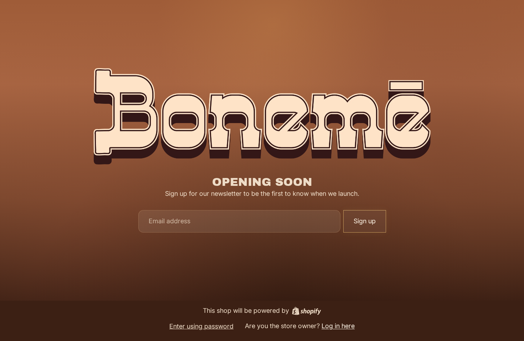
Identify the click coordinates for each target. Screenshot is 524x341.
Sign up (365, 221)
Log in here (338, 326)
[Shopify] (306, 311)
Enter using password (201, 326)
